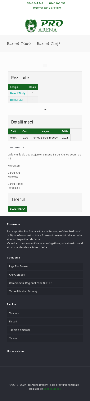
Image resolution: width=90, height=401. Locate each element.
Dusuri (13, 321)
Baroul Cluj (16, 99)
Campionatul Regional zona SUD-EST (31, 283)
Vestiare (14, 313)
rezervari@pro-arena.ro (47, 7)
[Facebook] (37, 13)
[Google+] (42, 13)
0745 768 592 (57, 3)
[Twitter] (48, 13)
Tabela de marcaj (19, 329)
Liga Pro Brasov (18, 266)
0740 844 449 (35, 3)
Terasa (13, 338)
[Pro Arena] (45, 25)
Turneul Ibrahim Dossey (23, 291)
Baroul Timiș (17, 93)
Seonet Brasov (52, 388)
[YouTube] (53, 13)
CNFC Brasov (17, 274)
